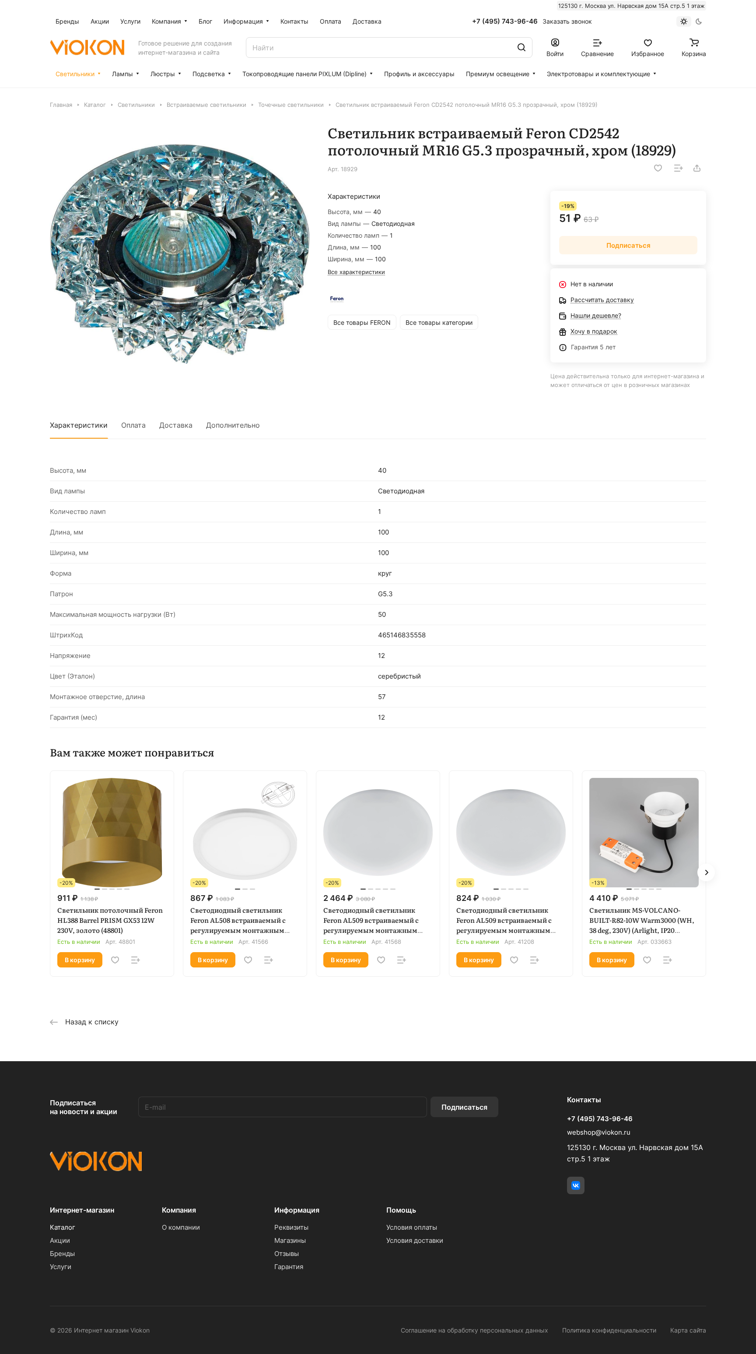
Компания (179, 1210)
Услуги (60, 1267)
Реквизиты (291, 1227)
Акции (60, 1240)
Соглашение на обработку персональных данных (474, 1330)
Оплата (133, 425)
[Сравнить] (678, 168)
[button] (706, 872)
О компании (181, 1227)
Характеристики (79, 425)
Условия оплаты (411, 1227)
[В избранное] (658, 168)
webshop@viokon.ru (598, 1132)
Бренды (62, 1253)
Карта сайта (688, 1330)
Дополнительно (233, 425)
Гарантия (288, 1267)
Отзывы (286, 1253)
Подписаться (464, 1107)
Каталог (62, 1227)
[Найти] (521, 47)
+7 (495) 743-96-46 (505, 21)
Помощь (401, 1210)
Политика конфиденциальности (609, 1330)
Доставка (175, 425)
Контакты (584, 1099)
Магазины (290, 1240)
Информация (296, 1210)
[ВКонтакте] (575, 1185)
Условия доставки (414, 1240)
